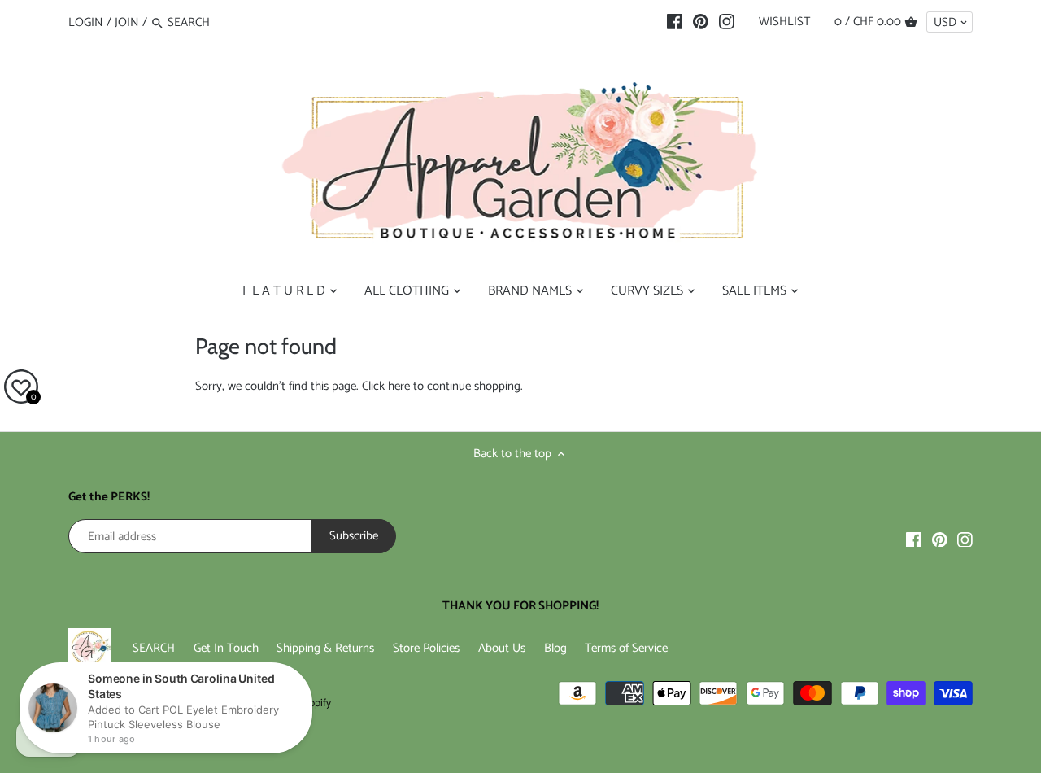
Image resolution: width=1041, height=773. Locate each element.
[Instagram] (726, 22)
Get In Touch (226, 648)
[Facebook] (674, 22)
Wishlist (784, 21)
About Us (501, 648)
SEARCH (154, 648)
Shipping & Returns (325, 648)
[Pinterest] (700, 22)
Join (127, 22)
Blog (555, 648)
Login (85, 22)
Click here (386, 386)
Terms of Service (626, 648)
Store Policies (426, 648)
